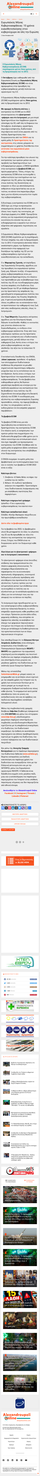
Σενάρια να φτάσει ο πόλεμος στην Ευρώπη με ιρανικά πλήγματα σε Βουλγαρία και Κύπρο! (20, 1240)
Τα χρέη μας (10, 1326)
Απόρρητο (28, 1444)
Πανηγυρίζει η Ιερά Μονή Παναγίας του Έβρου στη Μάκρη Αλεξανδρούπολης (20, 1198)
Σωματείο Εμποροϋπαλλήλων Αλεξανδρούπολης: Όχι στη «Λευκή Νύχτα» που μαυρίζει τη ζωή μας (20, 1344)
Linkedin (15, 796)
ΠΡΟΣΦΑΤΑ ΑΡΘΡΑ (11, 1056)
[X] (8, 1460)
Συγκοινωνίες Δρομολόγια (28, 1438)
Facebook (9, 793)
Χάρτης (29, 1441)
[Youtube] (26, 1460)
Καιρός (29, 1435)
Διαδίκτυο (14, 19)
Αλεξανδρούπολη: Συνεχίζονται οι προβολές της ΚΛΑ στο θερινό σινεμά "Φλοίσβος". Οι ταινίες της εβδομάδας (22, 1103)
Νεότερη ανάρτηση (20, 814)
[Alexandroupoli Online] (20, 9)
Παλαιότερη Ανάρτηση (20, 819)
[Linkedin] (12, 1460)
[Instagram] (17, 1460)
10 (6, 1378)
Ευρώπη (20, 19)
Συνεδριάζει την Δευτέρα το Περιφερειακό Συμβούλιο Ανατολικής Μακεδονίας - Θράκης (24, 1134)
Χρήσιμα (11, 1444)
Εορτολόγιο (11, 1441)
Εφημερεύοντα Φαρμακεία (11, 1438)
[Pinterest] (21, 1460)
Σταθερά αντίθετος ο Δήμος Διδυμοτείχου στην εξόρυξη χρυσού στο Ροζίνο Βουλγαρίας (23, 1092)
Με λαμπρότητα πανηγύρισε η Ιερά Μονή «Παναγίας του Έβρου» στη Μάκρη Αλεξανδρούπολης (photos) (23, 1114)
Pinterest (24, 796)
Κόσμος (8, 19)
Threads (30, 793)
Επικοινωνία (28, 1448)
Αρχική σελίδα (20, 824)
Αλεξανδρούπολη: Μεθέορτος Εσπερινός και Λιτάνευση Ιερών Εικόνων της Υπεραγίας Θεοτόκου (19, 1282)
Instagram (21, 793)
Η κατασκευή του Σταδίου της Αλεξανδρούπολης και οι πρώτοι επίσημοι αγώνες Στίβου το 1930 (24, 1145)
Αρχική (2, 19)
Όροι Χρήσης (11, 1448)
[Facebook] (3, 1460)
